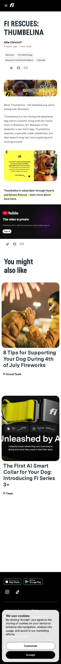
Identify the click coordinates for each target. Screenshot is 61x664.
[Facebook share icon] (18, 68)
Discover (10, 55)
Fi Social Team (12, 374)
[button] (6, 166)
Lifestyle (41, 60)
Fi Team (8, 493)
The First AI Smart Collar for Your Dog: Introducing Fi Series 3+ (29, 475)
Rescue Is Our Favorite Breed (19, 60)
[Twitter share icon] (11, 68)
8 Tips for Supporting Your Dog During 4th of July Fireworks (29, 358)
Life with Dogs (25, 55)
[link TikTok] (17, 592)
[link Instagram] (7, 592)
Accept (30, 654)
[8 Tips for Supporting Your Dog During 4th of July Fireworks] (30, 315)
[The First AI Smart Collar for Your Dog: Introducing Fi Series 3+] (30, 428)
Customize (30, 645)
